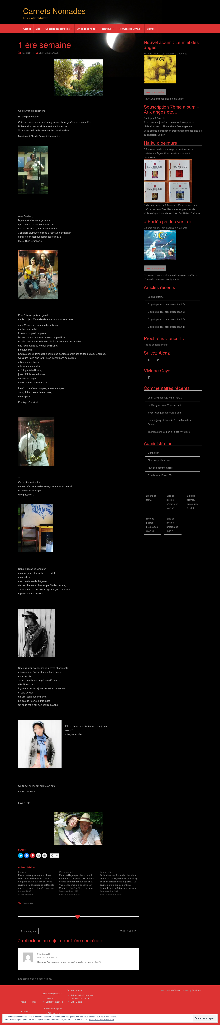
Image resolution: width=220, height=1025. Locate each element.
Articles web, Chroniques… (83, 995)
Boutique (107, 28)
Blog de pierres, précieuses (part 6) (166, 311)
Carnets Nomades (54, 10)
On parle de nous (86, 28)
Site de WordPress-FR (160, 475)
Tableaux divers (55, 1013)
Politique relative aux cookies (101, 1019)
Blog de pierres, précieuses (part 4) (166, 326)
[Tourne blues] (120, 883)
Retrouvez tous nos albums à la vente (164, 98)
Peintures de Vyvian (129, 28)
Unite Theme (174, 990)
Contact (151, 28)
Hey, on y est (29, 931)
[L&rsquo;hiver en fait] (79, 883)
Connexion (153, 452)
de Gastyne (154, 405)
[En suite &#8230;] (38, 883)
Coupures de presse (80, 998)
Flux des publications (159, 460)
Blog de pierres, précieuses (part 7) (166, 304)
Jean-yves (153, 397)
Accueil (27, 28)
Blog (38, 28)
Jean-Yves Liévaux (48, 52)
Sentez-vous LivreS (54, 1001)
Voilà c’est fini (127, 931)
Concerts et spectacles (57, 28)
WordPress (196, 990)
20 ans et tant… (156, 296)
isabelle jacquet (156, 412)
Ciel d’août (175, 412)
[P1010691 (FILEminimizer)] (78, 828)
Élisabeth (42, 954)
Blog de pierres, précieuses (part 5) (166, 319)
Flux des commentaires (160, 467)
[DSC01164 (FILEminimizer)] (78, 77)
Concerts (50, 998)
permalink (27, 903)
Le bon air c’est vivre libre (176, 431)
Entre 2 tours (76, 1001)
